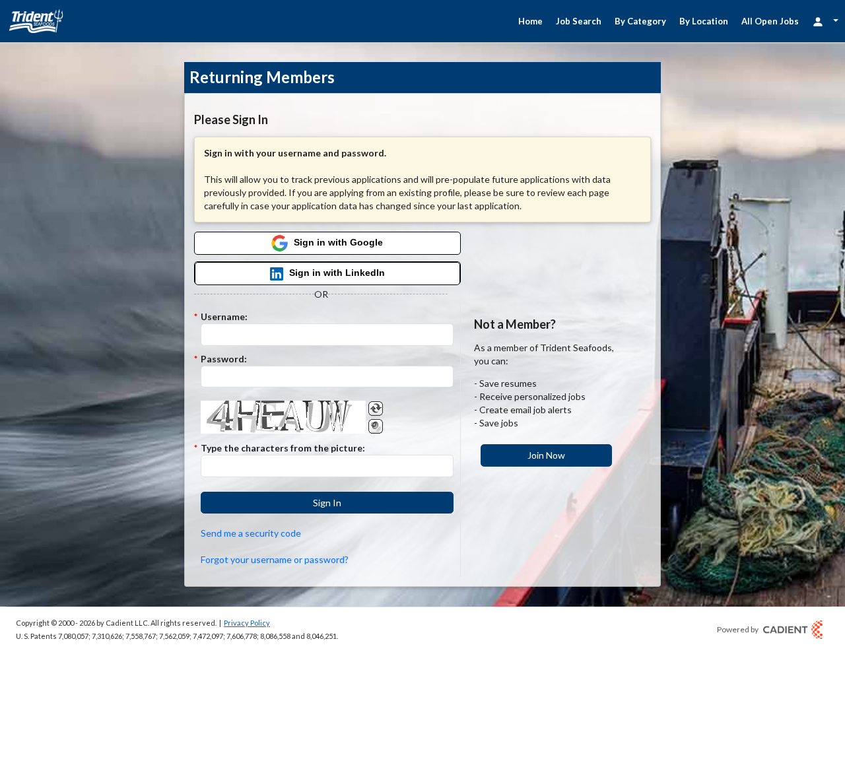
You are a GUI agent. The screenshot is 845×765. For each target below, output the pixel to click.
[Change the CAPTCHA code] (375, 408)
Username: (224, 316)
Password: (224, 358)
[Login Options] (825, 20)
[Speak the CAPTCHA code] (375, 426)
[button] (327, 503)
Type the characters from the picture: (283, 447)
